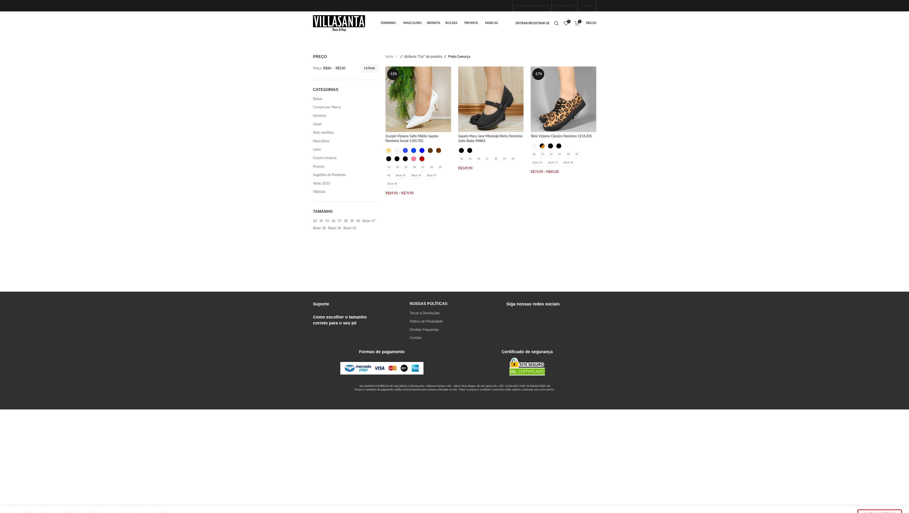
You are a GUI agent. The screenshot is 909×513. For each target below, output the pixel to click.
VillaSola (319, 192)
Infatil (317, 124)
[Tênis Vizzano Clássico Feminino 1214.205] (563, 99)
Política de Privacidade (426, 321)
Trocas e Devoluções (425, 313)
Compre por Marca (327, 107)
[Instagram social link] (499, 5)
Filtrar (369, 68)
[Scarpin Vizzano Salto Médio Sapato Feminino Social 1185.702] (418, 99)
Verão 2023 (321, 183)
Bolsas (317, 99)
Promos (318, 166)
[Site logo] (339, 23)
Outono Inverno (325, 158)
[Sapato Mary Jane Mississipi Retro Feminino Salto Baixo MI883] (491, 99)
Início (389, 56)
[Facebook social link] (491, 5)
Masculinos (321, 141)
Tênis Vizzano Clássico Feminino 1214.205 (561, 136)
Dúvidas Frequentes (424, 330)
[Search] (556, 23)
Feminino (319, 116)
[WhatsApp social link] (507, 5)
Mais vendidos (323, 132)
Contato (416, 338)
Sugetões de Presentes (329, 175)
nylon (317, 149)
